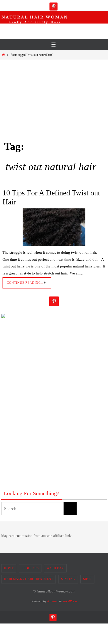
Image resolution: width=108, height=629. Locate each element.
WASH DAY (55, 568)
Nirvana (53, 601)
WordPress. (70, 601)
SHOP (87, 579)
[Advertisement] (55, 30)
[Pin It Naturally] (53, 7)
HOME (9, 568)
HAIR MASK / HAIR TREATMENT (28, 579)
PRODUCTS (30, 568)
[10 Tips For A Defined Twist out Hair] (54, 227)
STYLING (68, 579)
